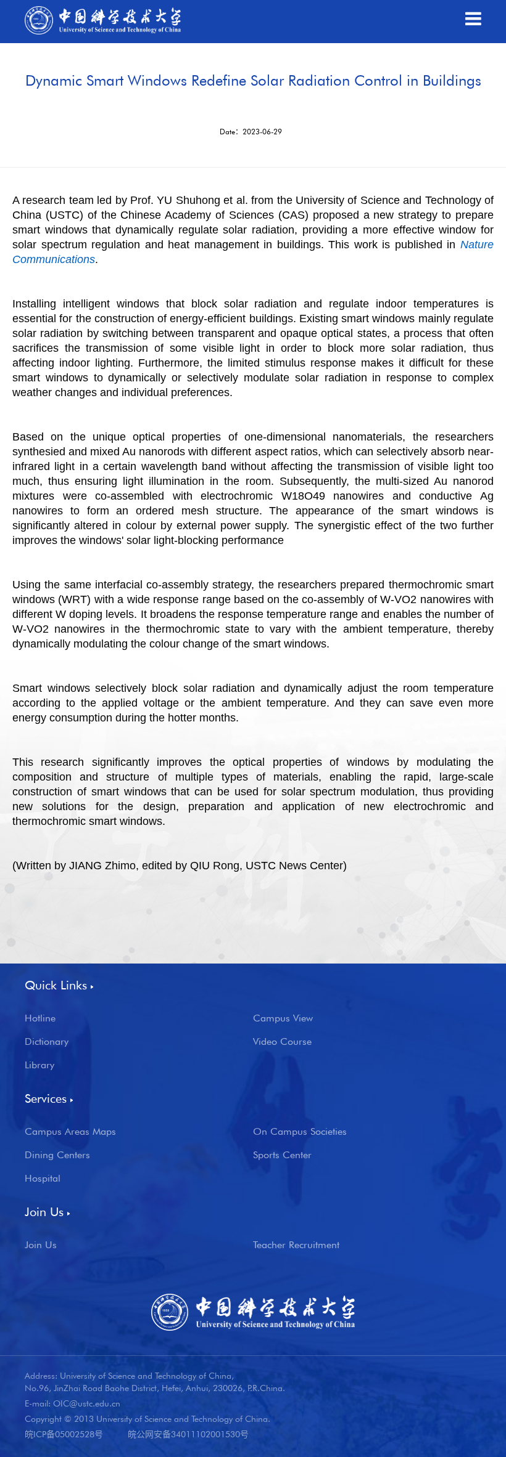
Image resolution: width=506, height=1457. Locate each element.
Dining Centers (57, 1155)
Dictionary (46, 1041)
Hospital (42, 1178)
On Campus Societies (300, 1131)
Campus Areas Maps (70, 1131)
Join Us (41, 1245)
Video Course (282, 1041)
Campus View (283, 1018)
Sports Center (282, 1155)
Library (39, 1065)
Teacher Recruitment (296, 1245)
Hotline (40, 1018)
